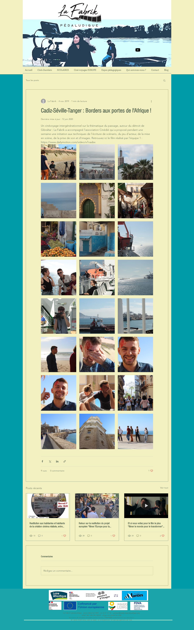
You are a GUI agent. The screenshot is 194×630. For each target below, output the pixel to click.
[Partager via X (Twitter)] (49, 461)
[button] (164, 80)
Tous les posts (32, 80)
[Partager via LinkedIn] (57, 461)
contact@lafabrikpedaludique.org (126, 613)
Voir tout (164, 487)
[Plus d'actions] (151, 101)
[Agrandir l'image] (58, 162)
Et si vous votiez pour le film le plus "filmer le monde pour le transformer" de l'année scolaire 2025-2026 (145, 525)
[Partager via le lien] (64, 461)
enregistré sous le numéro (95, 618)
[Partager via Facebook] (42, 461)
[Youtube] (138, 50)
